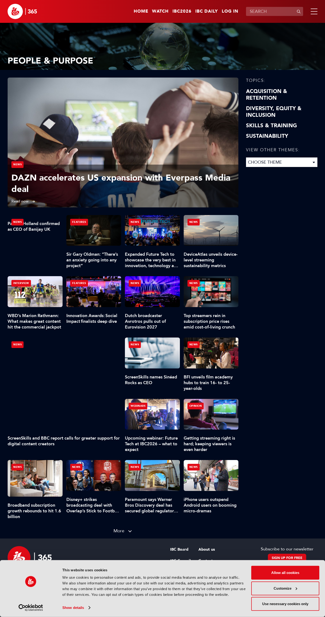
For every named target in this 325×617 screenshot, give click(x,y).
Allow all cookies (285, 573)
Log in (230, 11)
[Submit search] (298, 11)
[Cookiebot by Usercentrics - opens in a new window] (31, 607)
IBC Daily (206, 11)
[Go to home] (22, 11)
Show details (73, 608)
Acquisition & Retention (266, 95)
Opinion (195, 406)
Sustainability (267, 136)
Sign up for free (287, 558)
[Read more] (123, 142)
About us (206, 549)
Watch (160, 11)
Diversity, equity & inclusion (273, 112)
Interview (21, 283)
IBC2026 (182, 11)
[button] (313, 11)
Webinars (138, 406)
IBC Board (179, 549)
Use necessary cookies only (285, 604)
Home (141, 11)
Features (79, 222)
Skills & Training (271, 125)
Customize (282, 588)
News (17, 164)
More (118, 531)
